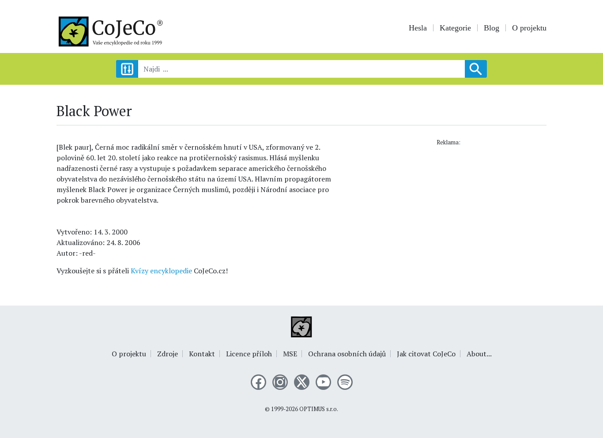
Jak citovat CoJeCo (426, 354)
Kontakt (202, 354)
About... (479, 354)
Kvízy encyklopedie (161, 271)
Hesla (418, 27)
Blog (491, 27)
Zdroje (167, 354)
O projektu (529, 27)
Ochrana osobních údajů (347, 354)
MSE (290, 354)
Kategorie (455, 27)
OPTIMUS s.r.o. (318, 409)
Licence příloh (249, 354)
